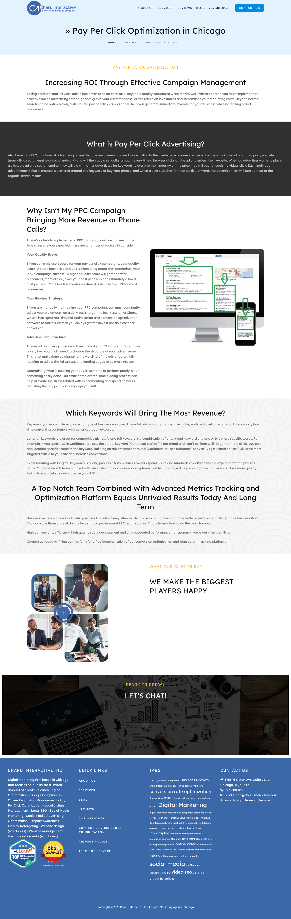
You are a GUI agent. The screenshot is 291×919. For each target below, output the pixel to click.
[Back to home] (51, 8)
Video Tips (198, 872)
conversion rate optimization (180, 791)
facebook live (180, 823)
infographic (159, 833)
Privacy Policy (93, 841)
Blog (200, 8)
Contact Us (249, 8)
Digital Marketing (182, 804)
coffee (180, 785)
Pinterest (201, 844)
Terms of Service (95, 851)
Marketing (176, 839)
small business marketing (186, 856)
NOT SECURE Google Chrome (197, 839)
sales (208, 849)
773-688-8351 (219, 8)
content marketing (194, 785)
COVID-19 (169, 798)
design (200, 798)
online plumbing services (162, 844)
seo (153, 855)
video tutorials (161, 878)
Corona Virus (156, 798)
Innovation (175, 833)
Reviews (184, 8)
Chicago (172, 785)
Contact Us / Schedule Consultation (100, 830)
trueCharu (191, 865)
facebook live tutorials (199, 823)
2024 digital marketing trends (164, 780)
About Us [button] (145, 8)
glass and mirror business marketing (167, 828)
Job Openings (92, 818)
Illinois (198, 828)
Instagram (187, 833)
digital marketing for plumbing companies (171, 812)
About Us (87, 780)
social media (167, 863)
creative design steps (185, 798)
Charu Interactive (158, 785)
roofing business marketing (191, 849)
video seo (181, 872)
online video (186, 844)
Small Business (165, 856)
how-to (191, 828)
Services (165, 8)
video (166, 872)
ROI (175, 849)
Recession (167, 849)
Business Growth (195, 780)
